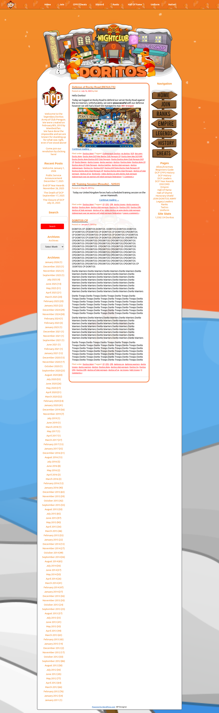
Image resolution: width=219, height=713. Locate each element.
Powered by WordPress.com (103, 707)
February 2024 (52, 318)
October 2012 (51, 656)
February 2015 (51, 535)
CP (103, 204)
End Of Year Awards (53, 185)
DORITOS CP (80, 220)
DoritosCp (96, 174)
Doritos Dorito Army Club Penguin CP (87, 171)
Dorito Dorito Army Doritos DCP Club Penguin (91, 159)
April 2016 (51, 474)
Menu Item (10, 5)
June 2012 (51, 674)
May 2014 (51, 574)
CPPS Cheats (80, 4)
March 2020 (51, 396)
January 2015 (51, 539)
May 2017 (52, 431)
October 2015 (51, 500)
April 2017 (51, 435)
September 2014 (51, 557)
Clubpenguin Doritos (111, 153)
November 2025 (52, 270)
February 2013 (51, 639)
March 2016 (52, 479)
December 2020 (51, 357)
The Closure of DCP (53, 199)
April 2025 (51, 292)
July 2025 (52, 279)
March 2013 (51, 635)
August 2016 (51, 457)
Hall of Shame (164, 192)
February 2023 (52, 322)
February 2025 (51, 301)
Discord (100, 4)
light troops (135, 370)
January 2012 (51, 695)
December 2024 (51, 309)
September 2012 (51, 661)
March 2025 (51, 296)
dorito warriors (106, 162)
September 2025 (52, 275)
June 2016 (51, 466)
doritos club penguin (121, 165)
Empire (164, 187)
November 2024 (51, 314)
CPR (111, 204)
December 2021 (52, 331)
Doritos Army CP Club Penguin (84, 165)
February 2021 (52, 349)
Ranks (116, 4)
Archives (53, 240)
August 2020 (51, 375)
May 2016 (52, 470)
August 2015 (51, 509)
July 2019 (52, 418)
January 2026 (52, 262)
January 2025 (51, 305)
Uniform (155, 4)
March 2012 (51, 687)
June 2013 (51, 622)
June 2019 (51, 422)
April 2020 (51, 392)
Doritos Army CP (138, 162)
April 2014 (51, 578)
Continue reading (82, 149)
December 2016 (51, 453)
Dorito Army (77, 156)
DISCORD (164, 184)
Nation (172, 4)
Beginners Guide (165, 169)
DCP (132, 153)
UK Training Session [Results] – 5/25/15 (96, 184)
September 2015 (51, 505)
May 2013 (51, 626)
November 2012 (51, 652)
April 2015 (51, 526)
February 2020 (51, 401)
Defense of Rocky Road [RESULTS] (93, 87)
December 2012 (52, 648)
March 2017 (51, 440)
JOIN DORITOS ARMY (164, 198)
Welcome (48, 168)
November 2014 (51, 548)
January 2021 (51, 353)
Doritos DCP (99, 168)
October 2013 (51, 604)
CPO (107, 204)
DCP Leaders (164, 178)
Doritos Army (88, 153)
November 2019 (52, 414)
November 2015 (51, 496)
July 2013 (51, 617)
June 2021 (51, 344)
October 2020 (52, 366)
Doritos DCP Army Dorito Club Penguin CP (122, 168)
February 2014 (51, 587)
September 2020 (51, 370)
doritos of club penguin (82, 210)
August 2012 (51, 665)
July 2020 (51, 379)
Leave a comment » (131, 213)
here (53, 154)
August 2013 (51, 613)
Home (47, 4)
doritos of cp (85, 174)
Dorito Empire (81, 162)
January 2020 (51, 405)
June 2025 (51, 283)
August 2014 (51, 561)
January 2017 (51, 448)
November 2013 (51, 600)
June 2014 (51, 570)
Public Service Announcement (53, 177)
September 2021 (52, 340)
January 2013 (51, 643)
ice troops (124, 370)
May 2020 (51, 388)
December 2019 (51, 409)
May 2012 (51, 678)
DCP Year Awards (164, 181)
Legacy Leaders (164, 201)
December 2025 (52, 266)
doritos (116, 162)
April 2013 (51, 630)
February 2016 (51, 483)
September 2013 (51, 609)
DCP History (164, 175)
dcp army (138, 153)
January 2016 (51, 487)
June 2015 (51, 518)
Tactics (164, 207)
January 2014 (51, 591)
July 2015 (51, 513)
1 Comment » (128, 177)
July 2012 (51, 669)
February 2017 (51, 444)
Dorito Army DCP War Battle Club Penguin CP (101, 156)
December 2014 (51, 544)
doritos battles (104, 165)
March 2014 (51, 583)
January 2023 (52, 327)
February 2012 (51, 691)
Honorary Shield (164, 195)
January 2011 (52, 700)
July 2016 (52, 461)
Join (62, 4)
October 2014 (51, 552)
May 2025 (51, 288)
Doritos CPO (124, 207)
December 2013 (51, 596)
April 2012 (51, 682)
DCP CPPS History (164, 172)
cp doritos (125, 153)
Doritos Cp (88, 168)
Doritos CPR (136, 207)
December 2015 (51, 492)
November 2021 (52, 335)
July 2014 (51, 565)
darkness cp (119, 364)
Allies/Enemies (164, 166)
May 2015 (51, 522)
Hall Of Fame (135, 4)
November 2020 (51, 362)
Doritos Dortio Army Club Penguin (118, 171)
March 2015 (51, 531)
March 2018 (52, 427)
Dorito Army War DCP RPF (131, 156)
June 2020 (51, 383)
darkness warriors (132, 364)
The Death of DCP (54, 192)
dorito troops (93, 162)
